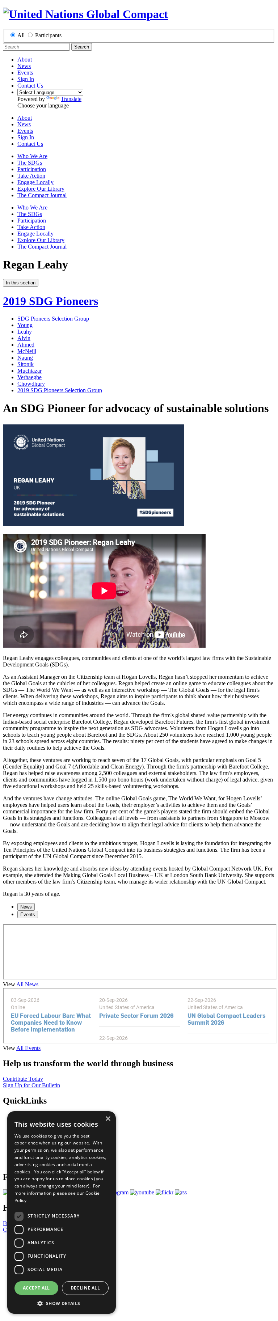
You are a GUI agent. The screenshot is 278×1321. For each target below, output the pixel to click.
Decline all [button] (85, 1288)
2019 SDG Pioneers (50, 301)
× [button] (107, 1119)
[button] (61, 1303)
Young (25, 325)
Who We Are (32, 156)
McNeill (26, 351)
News (24, 66)
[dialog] (61, 1212)
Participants (48, 35)
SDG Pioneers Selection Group (53, 319)
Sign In (25, 79)
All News (27, 984)
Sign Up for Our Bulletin (31, 1085)
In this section (20, 282)
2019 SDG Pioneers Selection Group (59, 390)
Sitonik (25, 364)
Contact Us (30, 85)
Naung (25, 358)
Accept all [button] (36, 1288)
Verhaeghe (29, 377)
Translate (71, 99)
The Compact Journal (42, 195)
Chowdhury (31, 384)
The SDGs (29, 163)
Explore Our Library (40, 189)
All (21, 35)
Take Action (31, 176)
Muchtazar (29, 371)
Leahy (24, 332)
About (24, 59)
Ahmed (25, 345)
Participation (31, 169)
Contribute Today (23, 1079)
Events (25, 72)
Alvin (23, 338)
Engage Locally (35, 182)
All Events (28, 1048)
